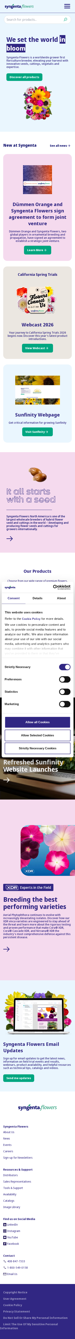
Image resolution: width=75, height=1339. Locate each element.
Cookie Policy (31, 619)
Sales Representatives (17, 1181)
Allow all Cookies (37, 722)
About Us (8, 1132)
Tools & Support (13, 1188)
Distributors (10, 1175)
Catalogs (8, 1200)
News (6, 1138)
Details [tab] (37, 598)
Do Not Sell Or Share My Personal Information (35, 1318)
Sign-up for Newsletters (18, 1157)
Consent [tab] (14, 598)
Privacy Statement (16, 1311)
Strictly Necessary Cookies (37, 748)
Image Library (11, 1207)
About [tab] (61, 598)
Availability (9, 1194)
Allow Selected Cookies (37, 735)
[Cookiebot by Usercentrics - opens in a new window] (53, 587)
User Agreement (14, 1299)
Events (7, 1145)
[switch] (64, 679)
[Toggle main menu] (67, 6)
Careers (8, 1151)
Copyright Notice (15, 1292)
